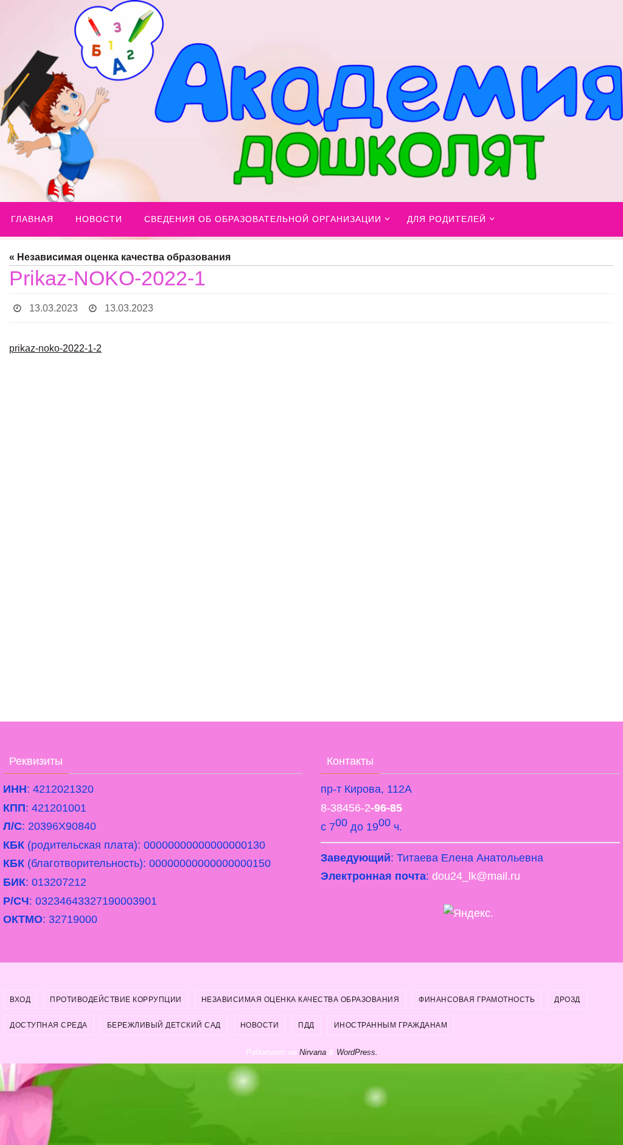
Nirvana (312, 1048)
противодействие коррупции (116, 996)
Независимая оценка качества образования (300, 996)
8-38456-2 (361, 804)
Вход (20, 996)
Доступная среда (49, 1022)
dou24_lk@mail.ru (476, 873)
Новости (259, 1022)
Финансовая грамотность (477, 996)
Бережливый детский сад (164, 1022)
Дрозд (567, 996)
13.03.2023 (53, 306)
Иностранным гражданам (391, 1022)
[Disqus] (311, 540)
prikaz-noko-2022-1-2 (55, 345)
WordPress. (357, 1048)
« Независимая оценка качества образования (120, 257)
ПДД (306, 1022)
